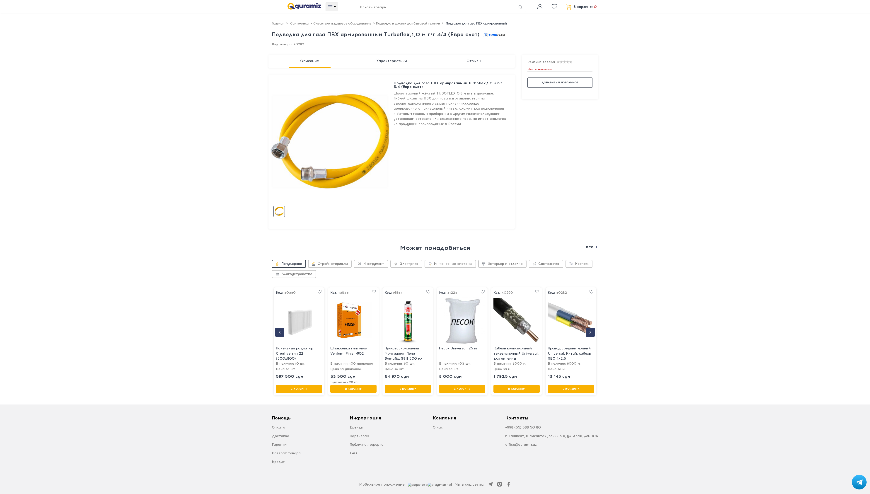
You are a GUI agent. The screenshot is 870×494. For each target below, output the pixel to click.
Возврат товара (286, 453)
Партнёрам (359, 436)
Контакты (516, 418)
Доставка (280, 436)
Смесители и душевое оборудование (342, 23)
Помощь (281, 418)
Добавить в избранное (559, 82)
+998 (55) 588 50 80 (523, 427)
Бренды (356, 427)
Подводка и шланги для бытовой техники (408, 23)
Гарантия (280, 445)
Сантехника (299, 23)
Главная (278, 23)
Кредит (278, 462)
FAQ (353, 453)
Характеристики (391, 61)
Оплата (278, 427)
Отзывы (473, 61)
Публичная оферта (367, 445)
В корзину (299, 388)
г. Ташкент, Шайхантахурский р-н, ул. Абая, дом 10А (551, 436)
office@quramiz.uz (521, 445)
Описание (309, 61)
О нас (438, 427)
